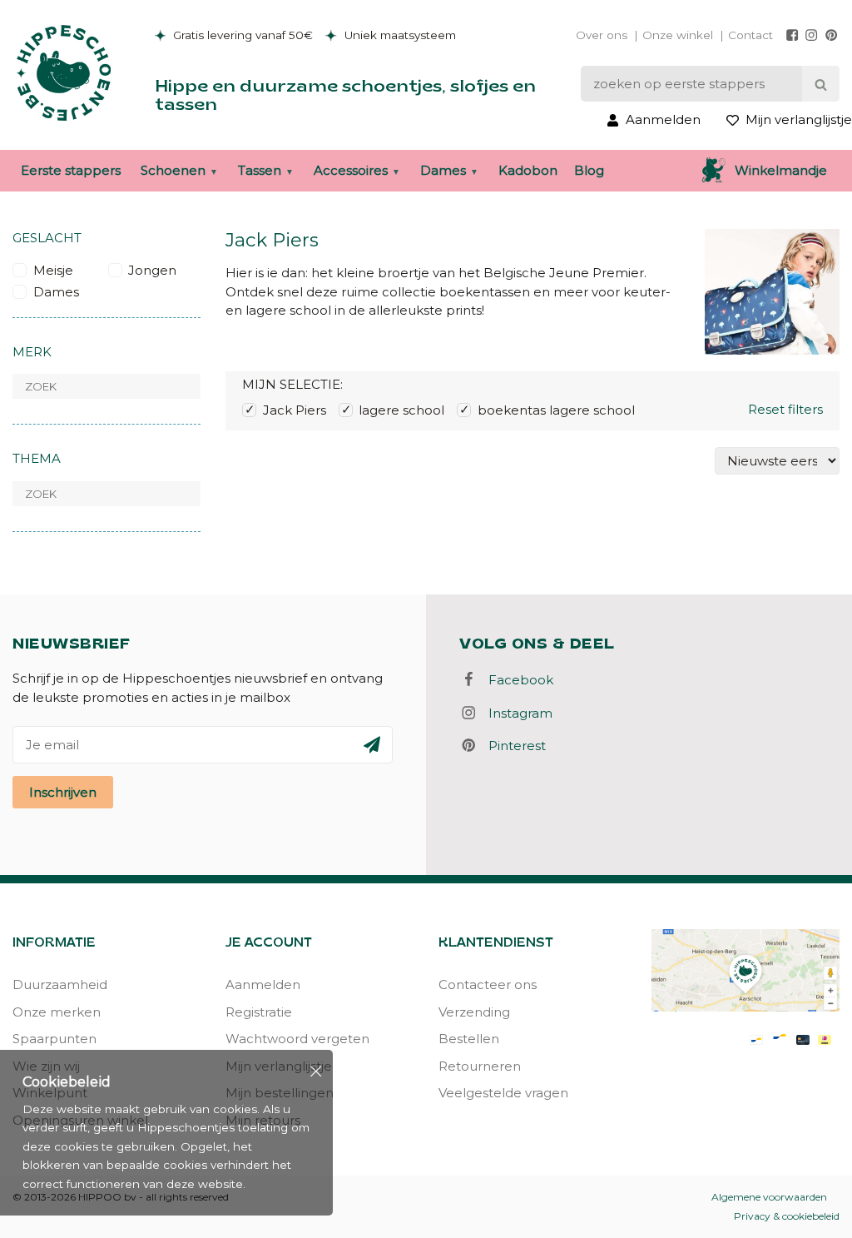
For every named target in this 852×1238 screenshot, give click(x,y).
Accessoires (351, 170)
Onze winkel (677, 35)
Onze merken (56, 1012)
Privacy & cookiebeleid (787, 1216)
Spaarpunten (54, 1039)
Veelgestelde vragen (503, 1093)
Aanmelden (262, 984)
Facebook (515, 680)
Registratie (258, 1012)
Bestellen (468, 1039)
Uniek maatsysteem (398, 35)
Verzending (474, 1012)
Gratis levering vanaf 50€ (241, 35)
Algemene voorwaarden (769, 1197)
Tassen (259, 170)
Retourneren (479, 1066)
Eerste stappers (71, 170)
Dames (443, 170)
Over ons (601, 35)
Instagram (515, 713)
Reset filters (785, 409)
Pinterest (512, 745)
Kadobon (527, 170)
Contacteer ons (487, 984)
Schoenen (173, 170)
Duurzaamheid (59, 984)
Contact (750, 35)
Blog (589, 170)
